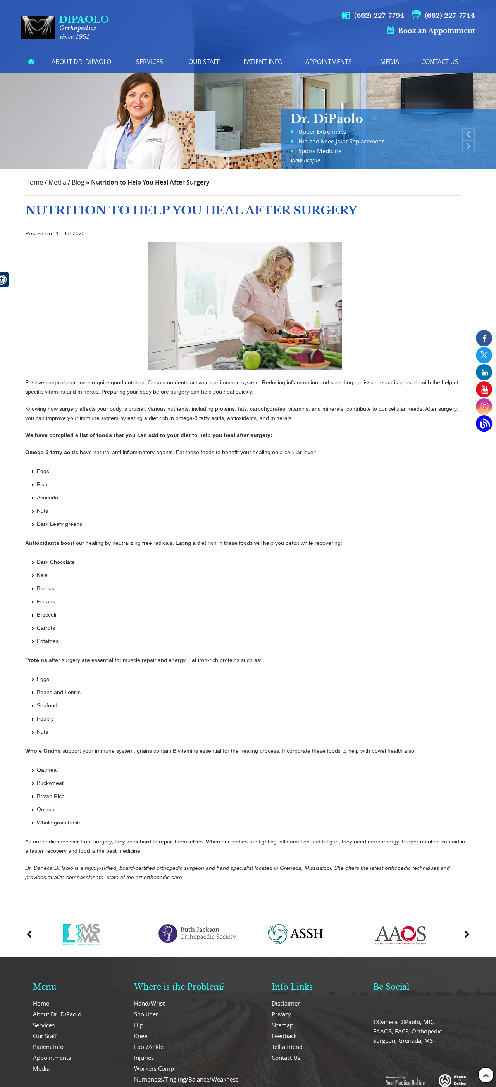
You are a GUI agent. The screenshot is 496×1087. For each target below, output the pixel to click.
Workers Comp (154, 1068)
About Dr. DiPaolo (57, 1014)
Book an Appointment (436, 31)
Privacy (281, 1014)
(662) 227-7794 (379, 16)
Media (389, 61)
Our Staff (204, 61)
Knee (140, 1036)
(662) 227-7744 (450, 16)
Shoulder (146, 1014)
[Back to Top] (486, 1075)
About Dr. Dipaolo (81, 61)
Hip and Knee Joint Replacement (341, 141)
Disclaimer (286, 1003)
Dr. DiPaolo (327, 119)
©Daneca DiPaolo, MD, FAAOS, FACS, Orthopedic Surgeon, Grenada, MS (407, 1031)
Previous (468, 134)
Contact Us (439, 61)
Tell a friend (287, 1047)
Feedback (284, 1036)
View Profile (305, 160)
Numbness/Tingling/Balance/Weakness (186, 1079)
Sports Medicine (319, 151)
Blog (78, 182)
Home (31, 62)
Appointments (328, 61)
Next (468, 146)
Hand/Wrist (149, 1003)
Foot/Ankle (149, 1047)
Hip (138, 1025)
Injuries (144, 1057)
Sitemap (282, 1025)
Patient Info (262, 61)
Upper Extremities (322, 131)
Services (149, 61)
